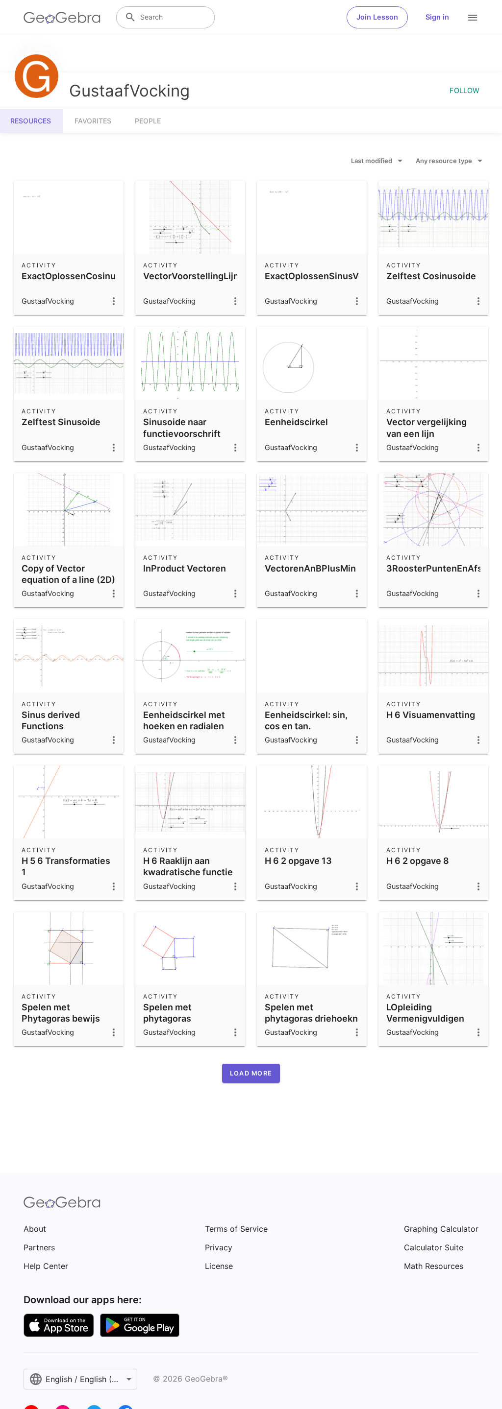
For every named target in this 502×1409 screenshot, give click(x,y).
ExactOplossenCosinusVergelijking (96, 276)
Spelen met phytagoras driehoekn (311, 1013)
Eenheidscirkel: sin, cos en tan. (306, 720)
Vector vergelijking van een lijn (426, 427)
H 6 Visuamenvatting (430, 715)
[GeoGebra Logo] (62, 18)
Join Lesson (377, 17)
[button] (251, 1073)
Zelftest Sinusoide (61, 422)
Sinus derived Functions (51, 720)
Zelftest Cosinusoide (431, 276)
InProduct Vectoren (184, 568)
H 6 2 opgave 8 (417, 861)
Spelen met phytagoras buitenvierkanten (179, 1018)
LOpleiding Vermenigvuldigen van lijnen (425, 1018)
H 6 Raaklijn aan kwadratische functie (188, 866)
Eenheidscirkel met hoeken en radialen (184, 720)
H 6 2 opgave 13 (298, 861)
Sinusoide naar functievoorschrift (182, 427)
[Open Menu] (472, 18)
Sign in (437, 17)
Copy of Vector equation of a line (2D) (68, 574)
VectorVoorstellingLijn (191, 276)
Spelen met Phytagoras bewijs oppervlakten (61, 1018)
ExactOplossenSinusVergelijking (334, 276)
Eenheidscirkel (296, 422)
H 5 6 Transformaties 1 (66, 866)
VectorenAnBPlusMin (310, 568)
